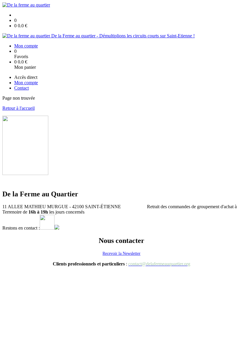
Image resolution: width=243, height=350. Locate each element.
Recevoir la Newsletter (121, 253)
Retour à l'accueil (18, 108)
